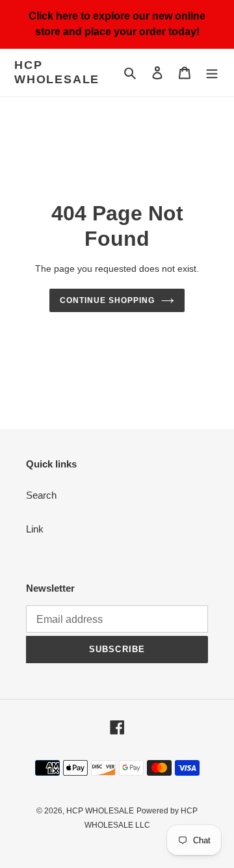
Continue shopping (107, 300)
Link (35, 528)
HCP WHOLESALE (56, 72)
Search (41, 495)
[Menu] (212, 72)
